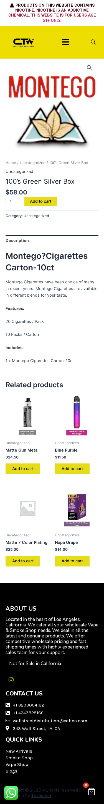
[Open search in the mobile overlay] (93, 41)
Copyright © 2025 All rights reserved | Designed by (43, 793)
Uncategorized (32, 162)
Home (11, 162)
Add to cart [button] (23, 468)
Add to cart (40, 201)
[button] (65, 42)
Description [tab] (17, 240)
